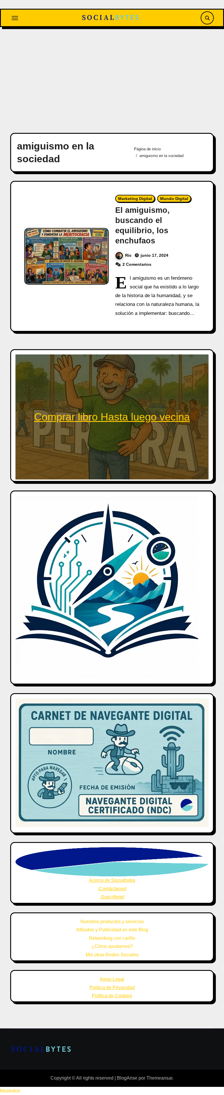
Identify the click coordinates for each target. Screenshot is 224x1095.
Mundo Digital (174, 198)
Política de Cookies (112, 995)
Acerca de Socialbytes (112, 880)
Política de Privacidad (112, 987)
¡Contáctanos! (112, 888)
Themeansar (159, 1078)
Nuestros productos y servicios (112, 921)
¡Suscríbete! (112, 896)
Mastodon (10, 1090)
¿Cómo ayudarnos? (112, 946)
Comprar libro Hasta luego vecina (112, 417)
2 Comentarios (137, 264)
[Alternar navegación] (15, 18)
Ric (128, 255)
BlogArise (127, 1078)
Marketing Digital (135, 198)
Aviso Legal (112, 979)
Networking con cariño (112, 938)
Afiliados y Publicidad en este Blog (112, 929)
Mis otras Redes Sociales (112, 954)
